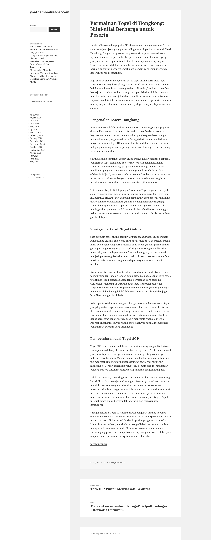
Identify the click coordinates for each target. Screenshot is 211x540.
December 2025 (37, 141)
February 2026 (36, 135)
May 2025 (34, 161)
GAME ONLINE (37, 177)
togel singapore (98, 443)
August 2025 (35, 153)
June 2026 (34, 123)
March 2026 (35, 132)
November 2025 (37, 144)
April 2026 (35, 129)
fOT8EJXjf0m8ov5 (117, 462)
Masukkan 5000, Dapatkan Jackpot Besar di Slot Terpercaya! (42, 64)
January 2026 (36, 138)
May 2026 (34, 126)
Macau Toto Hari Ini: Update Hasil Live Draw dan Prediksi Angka (43, 79)
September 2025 (37, 150)
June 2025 (34, 158)
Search (33, 25)
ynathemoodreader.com (49, 12)
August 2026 (35, 117)
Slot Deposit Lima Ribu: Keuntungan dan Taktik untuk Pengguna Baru (44, 49)
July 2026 (34, 120)
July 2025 (34, 155)
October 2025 (36, 147)
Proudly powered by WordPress (105, 533)
